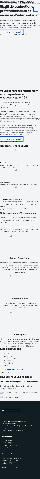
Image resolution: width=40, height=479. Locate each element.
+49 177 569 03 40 (14, 463)
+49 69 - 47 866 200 (18, 3)
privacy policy (13, 467)
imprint (4, 467)
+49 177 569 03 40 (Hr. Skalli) (28, 393)
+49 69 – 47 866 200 (10, 393)
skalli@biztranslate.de (33, 3)
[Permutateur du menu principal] (35, 9)
